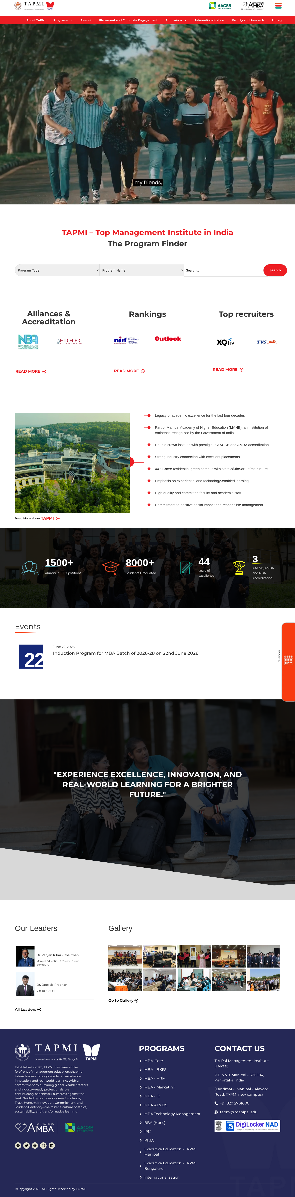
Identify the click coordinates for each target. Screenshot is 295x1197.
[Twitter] (26, 1145)
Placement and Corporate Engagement (128, 20)
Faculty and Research (248, 20)
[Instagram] (43, 1145)
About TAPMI (35, 20)
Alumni (85, 20)
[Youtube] (35, 1145)
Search (275, 270)
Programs (60, 20)
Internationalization (209, 20)
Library (277, 20)
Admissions (174, 20)
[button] (50, 518)
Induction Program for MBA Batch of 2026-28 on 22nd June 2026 (125, 653)
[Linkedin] (52, 1145)
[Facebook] (18, 1145)
